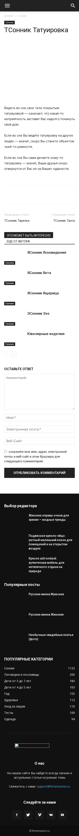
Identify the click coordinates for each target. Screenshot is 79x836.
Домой (8, 16)
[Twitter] (28, 815)
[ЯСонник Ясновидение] (14, 257)
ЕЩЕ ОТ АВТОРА (18, 241)
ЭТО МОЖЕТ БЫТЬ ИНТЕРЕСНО (29, 235)
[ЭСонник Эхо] (14, 318)
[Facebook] (17, 815)
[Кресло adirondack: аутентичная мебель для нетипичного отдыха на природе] (14, 563)
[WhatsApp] (21, 47)
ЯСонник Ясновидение (46, 252)
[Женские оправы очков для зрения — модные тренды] (14, 520)
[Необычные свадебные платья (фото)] (14, 640)
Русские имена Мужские (46, 594)
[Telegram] (31, 47)
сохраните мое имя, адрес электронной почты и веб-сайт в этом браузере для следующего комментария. (35, 456)
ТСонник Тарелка (16, 221)
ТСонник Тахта (64, 221)
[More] (60, 47)
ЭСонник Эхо (38, 313)
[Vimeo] (39, 815)
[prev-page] (6, 354)
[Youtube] (62, 815)
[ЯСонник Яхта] (14, 277)
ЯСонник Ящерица (43, 293)
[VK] (41, 47)
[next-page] (13, 354)
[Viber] (51, 47)
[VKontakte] (51, 815)
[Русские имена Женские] (14, 619)
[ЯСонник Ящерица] (14, 298)
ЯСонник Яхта (39, 273)
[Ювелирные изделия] (14, 338)
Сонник (22, 16)
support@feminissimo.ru (53, 786)
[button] (7, 5)
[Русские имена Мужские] (14, 599)
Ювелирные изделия (45, 334)
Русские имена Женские (46, 614)
